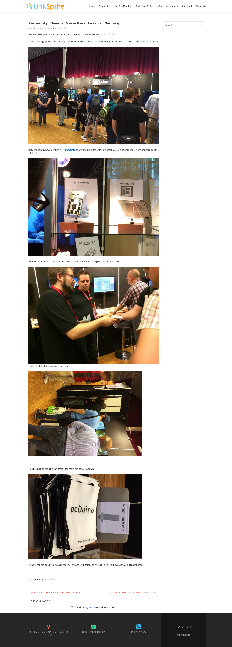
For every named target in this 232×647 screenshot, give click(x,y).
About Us (201, 5)
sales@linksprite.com (93, 631)
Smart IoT (186, 5)
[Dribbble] (191, 627)
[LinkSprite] (46, 6)
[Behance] (187, 627)
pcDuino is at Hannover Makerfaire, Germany (54, 592)
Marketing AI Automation (148, 5)
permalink (50, 578)
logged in (90, 607)
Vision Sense (106, 5)
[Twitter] (178, 627)
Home (92, 5)
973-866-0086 (139, 632)
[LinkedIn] (183, 627)
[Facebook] (175, 627)
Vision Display (123, 5)
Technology (172, 5)
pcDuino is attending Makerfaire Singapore (134, 592)
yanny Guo (61, 28)
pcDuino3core (67, 149)
